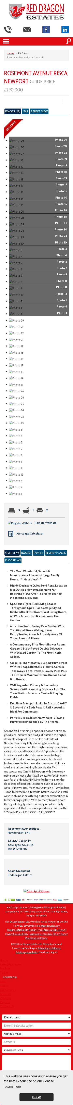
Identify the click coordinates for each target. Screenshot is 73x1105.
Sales (2, 981)
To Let (4, 972)
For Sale (5, 968)
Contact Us (7, 1006)
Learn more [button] (12, 1086)
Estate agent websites (27, 952)
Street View (39, 111)
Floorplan (13, 560)
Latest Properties (10, 964)
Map (25, 111)
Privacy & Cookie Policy (16, 933)
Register (5, 1002)
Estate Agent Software (49, 948)
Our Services (8, 990)
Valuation (6, 998)
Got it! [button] (36, 1097)
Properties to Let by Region (51, 929)
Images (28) (12, 111)
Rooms (26, 553)
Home (4, 960)
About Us (6, 994)
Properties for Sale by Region (21, 929)
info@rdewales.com (50, 925)
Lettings (4, 985)
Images (39, 553)
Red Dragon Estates (20, 875)
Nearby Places (56, 553)
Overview (12, 553)
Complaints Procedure (41, 933)
